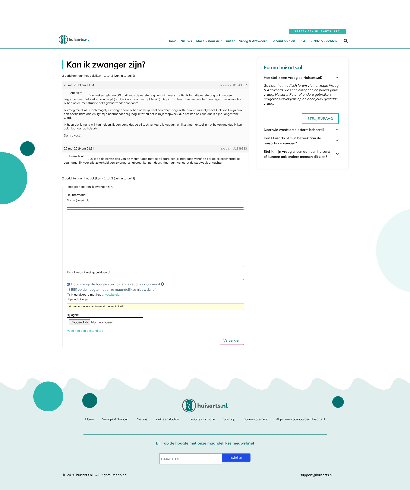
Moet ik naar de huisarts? (215, 41)
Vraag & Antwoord (253, 41)
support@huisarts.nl (316, 475)
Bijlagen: (73, 314)
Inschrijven (236, 457)
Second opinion (283, 41)
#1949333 (240, 148)
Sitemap (229, 419)
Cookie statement (256, 419)
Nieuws (186, 41)
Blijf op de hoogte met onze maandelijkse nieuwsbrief (113, 289)
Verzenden (231, 340)
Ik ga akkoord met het (95, 294)
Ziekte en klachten (168, 419)
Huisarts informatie (202, 419)
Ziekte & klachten (324, 41)
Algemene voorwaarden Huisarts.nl (300, 419)
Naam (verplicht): (78, 200)
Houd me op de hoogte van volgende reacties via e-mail (116, 284)
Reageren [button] (225, 85)
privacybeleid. (111, 294)
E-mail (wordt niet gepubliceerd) (88, 272)
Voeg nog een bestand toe (85, 331)
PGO (302, 41)
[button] (345, 40)
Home (171, 41)
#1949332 (240, 85)
